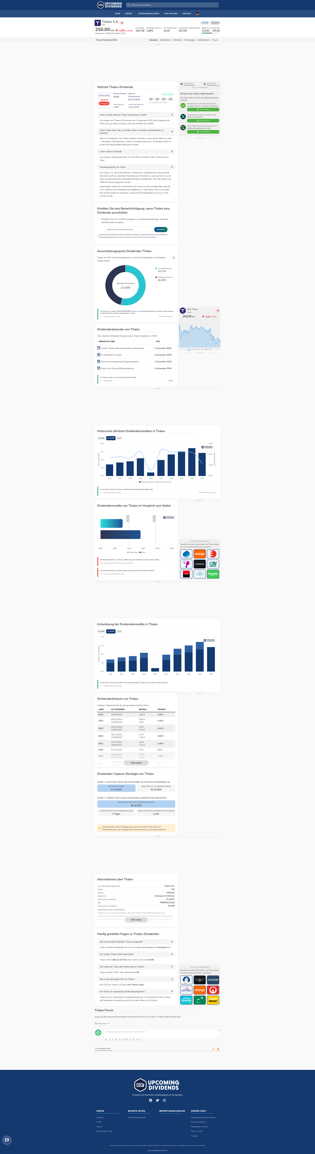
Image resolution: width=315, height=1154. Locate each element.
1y (199, 349)
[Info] (173, 257)
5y (202, 349)
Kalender (153, 40)
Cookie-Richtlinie (198, 1122)
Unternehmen (203, 40)
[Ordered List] (119, 1039)
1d (189, 349)
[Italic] (109, 1039)
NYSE (99, 1122)
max (206, 349)
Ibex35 (99, 1126)
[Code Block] (130, 1039)
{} (137, 1039)
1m (192, 349)
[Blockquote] (126, 1039)
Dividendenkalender (137, 1117)
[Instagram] (164, 1100)
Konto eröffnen (205, 109)
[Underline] (113, 1039)
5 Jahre (101, 438)
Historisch (177, 40)
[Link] (133, 1039)
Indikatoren (165, 40)
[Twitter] (157, 1100)
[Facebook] (151, 1100)
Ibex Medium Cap (104, 1131)
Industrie (215, 22)
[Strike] (116, 1039)
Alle (119, 438)
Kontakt (194, 1136)
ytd (210, 349)
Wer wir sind (196, 1131)
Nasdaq (99, 1117)
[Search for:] (172, 5)
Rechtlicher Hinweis (200, 1126)
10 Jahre (111, 438)
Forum (215, 40)
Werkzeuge (189, 40)
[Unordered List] (123, 1039)
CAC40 (205, 22)
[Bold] (106, 1039)
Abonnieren (161, 229)
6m (196, 349)
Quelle (171, 381)
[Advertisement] (157, 63)
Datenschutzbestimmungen (146, 237)
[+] (140, 1039)
